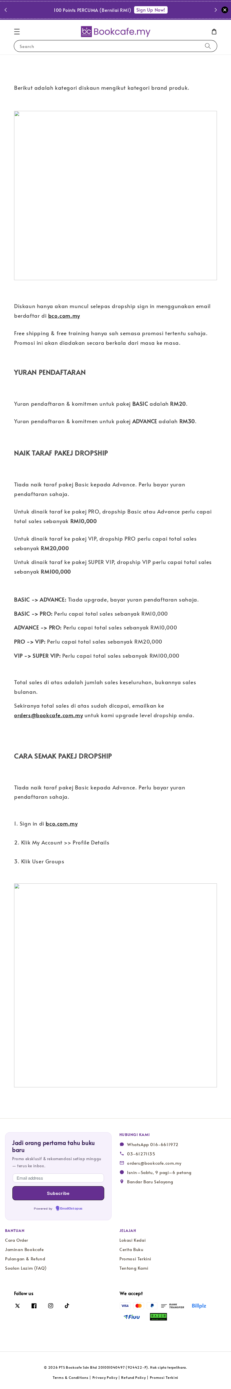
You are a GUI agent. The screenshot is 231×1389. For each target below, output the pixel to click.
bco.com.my (64, 315)
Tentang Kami (133, 1268)
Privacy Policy (104, 1377)
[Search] (208, 45)
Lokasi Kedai (132, 1240)
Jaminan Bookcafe (24, 1249)
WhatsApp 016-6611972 (153, 1144)
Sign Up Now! (150, 9)
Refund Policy (133, 1377)
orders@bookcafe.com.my (48, 715)
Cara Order (16, 1240)
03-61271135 (141, 1154)
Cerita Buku (131, 1249)
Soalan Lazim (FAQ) (26, 1268)
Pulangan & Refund (25, 1258)
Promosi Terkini (135, 1258)
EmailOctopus (71, 1208)
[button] (17, 31)
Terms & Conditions (70, 1377)
